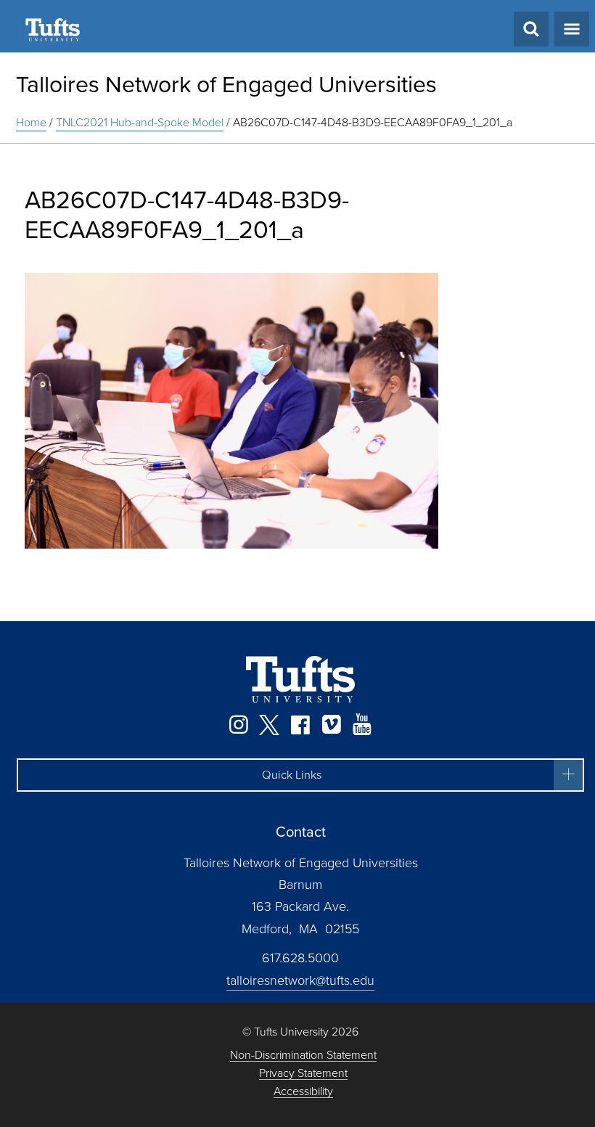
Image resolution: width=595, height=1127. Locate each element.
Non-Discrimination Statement (303, 1055)
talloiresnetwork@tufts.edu (300, 980)
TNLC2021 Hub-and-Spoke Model (139, 122)
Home (31, 122)
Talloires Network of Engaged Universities (226, 84)
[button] (300, 775)
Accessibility (303, 1092)
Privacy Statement (303, 1073)
